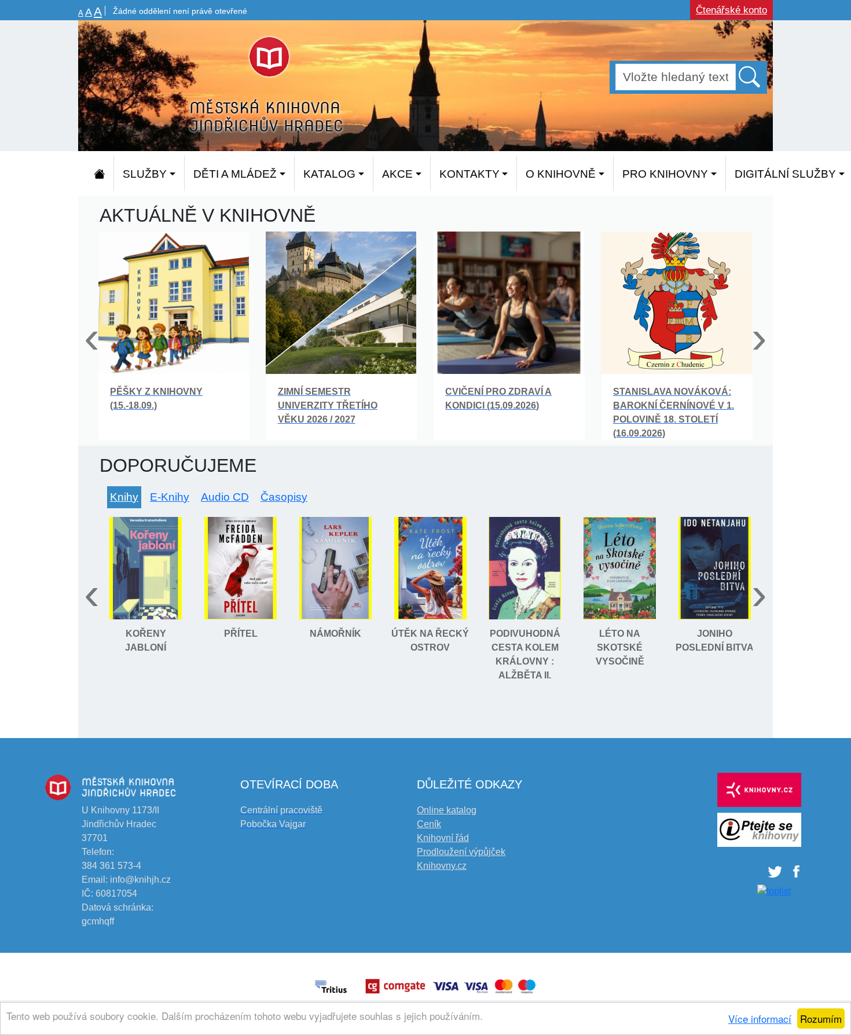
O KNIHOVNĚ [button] (561, 174)
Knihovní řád (443, 838)
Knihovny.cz (442, 866)
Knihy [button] (124, 497)
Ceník (429, 824)
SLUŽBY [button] (145, 174)
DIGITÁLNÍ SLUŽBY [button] (785, 174)
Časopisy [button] (284, 497)
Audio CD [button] (225, 497)
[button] (750, 76)
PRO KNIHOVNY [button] (665, 174)
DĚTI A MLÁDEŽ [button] (235, 174)
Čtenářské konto (731, 10)
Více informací (759, 1018)
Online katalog (446, 810)
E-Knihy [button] (169, 497)
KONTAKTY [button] (469, 174)
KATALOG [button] (329, 174)
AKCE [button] (397, 174)
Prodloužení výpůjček (461, 852)
